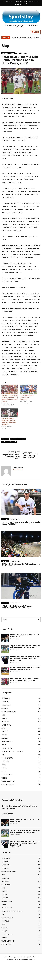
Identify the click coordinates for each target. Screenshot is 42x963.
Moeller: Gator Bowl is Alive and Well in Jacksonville (27, 397)
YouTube (22, 4)
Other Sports (7, 758)
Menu (36, 32)
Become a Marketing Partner (31, 1)
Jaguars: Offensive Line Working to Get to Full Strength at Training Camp (25, 647)
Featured (5, 519)
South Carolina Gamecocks (9, 441)
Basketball (6, 705)
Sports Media (7, 775)
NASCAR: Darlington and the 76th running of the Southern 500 (20, 565)
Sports (4, 771)
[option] (26, 37)
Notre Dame (22, 439)
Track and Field (7, 781)
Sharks (4, 768)
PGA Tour (5, 761)
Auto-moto (5, 698)
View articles (17, 470)
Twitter (18, 4)
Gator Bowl (5, 439)
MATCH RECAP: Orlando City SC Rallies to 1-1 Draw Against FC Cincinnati (24, 679)
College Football (8, 53)
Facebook (16, 4)
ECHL (3, 715)
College (4, 708)
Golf (3, 728)
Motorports (6, 748)
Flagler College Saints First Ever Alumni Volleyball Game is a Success (25, 668)
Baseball (5, 702)
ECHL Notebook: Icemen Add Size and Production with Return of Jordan (16, 607)
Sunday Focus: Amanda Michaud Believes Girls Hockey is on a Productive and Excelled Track (25, 658)
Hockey (4, 732)
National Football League (12, 751)
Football (5, 722)
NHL (2, 755)
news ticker (14, 439)
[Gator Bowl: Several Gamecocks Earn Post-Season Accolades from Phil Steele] (9, 412)
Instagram (20, 4)
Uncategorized (7, 785)
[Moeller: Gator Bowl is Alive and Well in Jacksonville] (28, 389)
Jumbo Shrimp (7, 741)
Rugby (3, 765)
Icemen (4, 735)
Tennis (4, 778)
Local (3, 745)
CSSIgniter (17, 959)
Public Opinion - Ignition (10, 957)
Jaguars (4, 738)
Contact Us (18, 1)
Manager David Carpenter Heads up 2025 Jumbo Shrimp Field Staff (20, 523)
